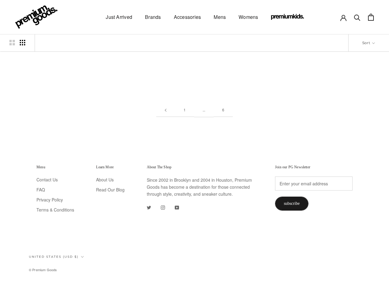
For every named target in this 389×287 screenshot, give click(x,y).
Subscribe (292, 203)
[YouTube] (177, 207)
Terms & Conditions (55, 210)
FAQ (40, 190)
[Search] (357, 17)
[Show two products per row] (12, 42)
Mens (220, 16)
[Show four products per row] (22, 42)
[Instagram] (163, 207)
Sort (366, 42)
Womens (248, 16)
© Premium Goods (43, 269)
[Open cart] (371, 17)
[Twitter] (149, 207)
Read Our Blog (110, 190)
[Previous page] (165, 110)
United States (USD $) (53, 257)
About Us (105, 180)
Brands (153, 16)
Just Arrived (119, 16)
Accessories (187, 16)
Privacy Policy (49, 200)
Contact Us (47, 180)
